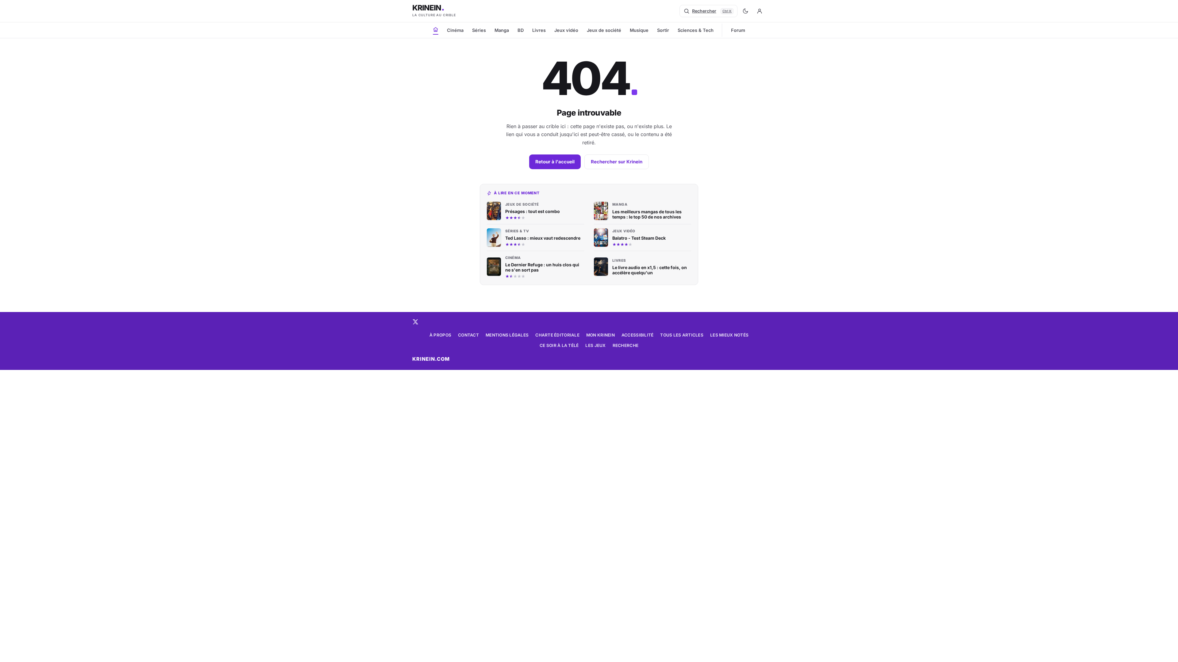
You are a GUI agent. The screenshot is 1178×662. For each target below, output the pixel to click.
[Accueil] (435, 29)
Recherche (625, 345)
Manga (502, 30)
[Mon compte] (759, 11)
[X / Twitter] (415, 322)
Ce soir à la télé (559, 345)
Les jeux (595, 345)
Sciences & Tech (696, 30)
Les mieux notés (729, 335)
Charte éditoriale (557, 335)
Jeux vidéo (566, 30)
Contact (468, 335)
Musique (639, 30)
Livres (539, 30)
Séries (479, 30)
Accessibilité (638, 335)
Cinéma (455, 30)
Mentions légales (507, 335)
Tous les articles (681, 335)
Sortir (663, 30)
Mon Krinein (600, 335)
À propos (440, 335)
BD (521, 30)
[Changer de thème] (745, 11)
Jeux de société (604, 30)
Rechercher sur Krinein (616, 162)
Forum (738, 30)
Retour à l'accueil (555, 162)
